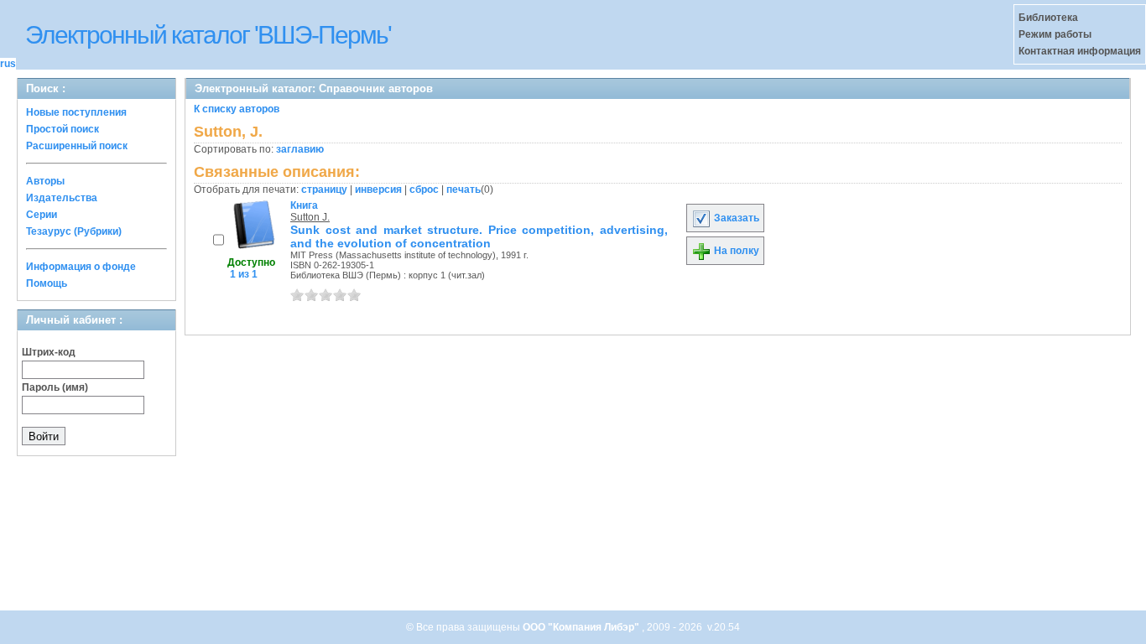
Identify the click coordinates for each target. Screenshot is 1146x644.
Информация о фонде (81, 267)
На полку (735, 251)
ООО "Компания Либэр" (582, 627)
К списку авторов (236, 109)
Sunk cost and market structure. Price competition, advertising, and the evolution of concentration (479, 236)
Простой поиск (62, 129)
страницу (324, 189)
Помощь (46, 283)
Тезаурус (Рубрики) (74, 231)
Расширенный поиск (77, 146)
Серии (41, 215)
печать (463, 189)
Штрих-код (49, 352)
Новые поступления (76, 112)
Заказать (735, 218)
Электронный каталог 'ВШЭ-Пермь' (208, 35)
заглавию (300, 149)
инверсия (378, 189)
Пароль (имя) (55, 387)
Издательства (61, 198)
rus (8, 64)
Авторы (45, 181)
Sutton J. (310, 217)
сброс (424, 189)
